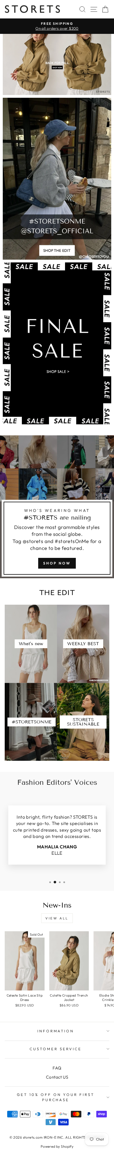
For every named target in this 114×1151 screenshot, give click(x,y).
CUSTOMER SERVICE (56, 1049)
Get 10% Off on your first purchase (55, 1097)
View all (57, 918)
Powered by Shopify (57, 1146)
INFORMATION (55, 1031)
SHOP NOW (57, 563)
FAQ (57, 1068)
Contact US (57, 1077)
